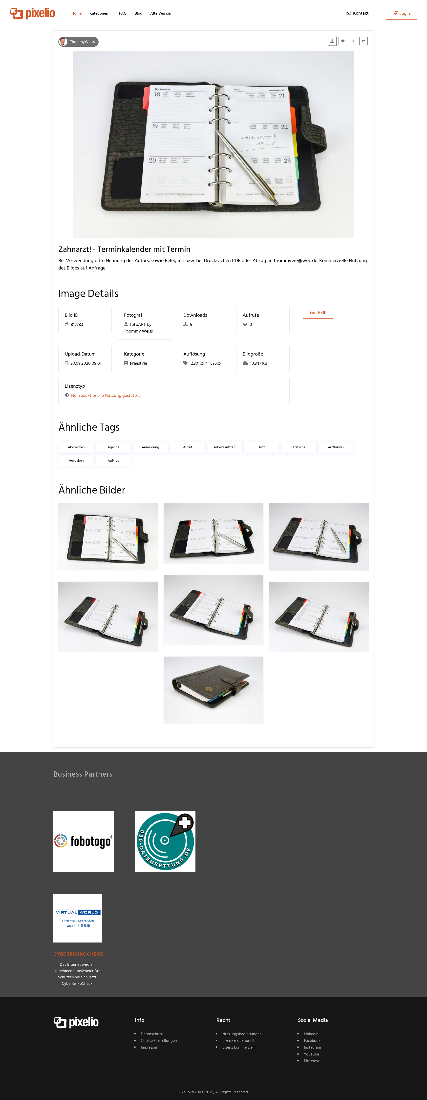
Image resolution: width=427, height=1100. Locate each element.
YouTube (311, 1054)
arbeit (187, 447)
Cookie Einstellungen (159, 1040)
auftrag (113, 460)
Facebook (312, 1040)
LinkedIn (311, 1034)
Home (76, 13)
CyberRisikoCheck (78, 954)
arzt (262, 447)
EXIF (321, 312)
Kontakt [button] (361, 13)
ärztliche (298, 447)
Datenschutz (152, 1034)
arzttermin (336, 447)
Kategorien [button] (98, 13)
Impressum (150, 1047)
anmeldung (150, 447)
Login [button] (404, 13)
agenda (113, 447)
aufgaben (76, 460)
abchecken (76, 447)
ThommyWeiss (82, 42)
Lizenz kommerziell (238, 1047)
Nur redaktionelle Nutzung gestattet (105, 395)
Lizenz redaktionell (238, 1040)
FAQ (123, 13)
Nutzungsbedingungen (242, 1034)
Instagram (312, 1047)
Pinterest (311, 1061)
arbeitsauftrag (224, 447)
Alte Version (160, 13)
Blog (138, 13)
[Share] (363, 41)
